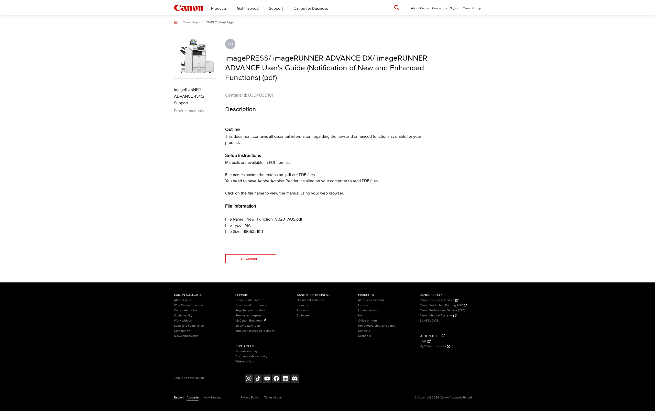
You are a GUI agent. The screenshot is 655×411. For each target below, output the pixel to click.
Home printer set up (249, 300)
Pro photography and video (377, 326)
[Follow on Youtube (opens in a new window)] (267, 379)
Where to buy (244, 361)
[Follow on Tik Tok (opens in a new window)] (258, 379)
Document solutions (311, 300)
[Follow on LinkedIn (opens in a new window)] (285, 379)
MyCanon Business (249, 321)
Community (182, 331)
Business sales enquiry (251, 356)
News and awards (186, 336)
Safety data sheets (248, 326)
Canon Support (193, 22)
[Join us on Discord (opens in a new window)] (295, 379)
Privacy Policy (250, 397)
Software (303, 315)
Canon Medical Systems (436, 315)
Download (249, 259)
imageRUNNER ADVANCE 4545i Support (189, 96)
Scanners (364, 336)
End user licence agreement (254, 331)
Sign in (455, 8)
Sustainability (183, 315)
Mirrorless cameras (371, 300)
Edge (424, 341)
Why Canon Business (188, 305)
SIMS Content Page (220, 22)
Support (276, 8)
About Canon (183, 300)
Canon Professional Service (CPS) (442, 310)
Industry (302, 305)
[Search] (396, 7)
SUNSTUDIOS (429, 321)
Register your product (250, 310)
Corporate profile (185, 310)
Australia (193, 397)
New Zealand (212, 397)
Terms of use (273, 397)
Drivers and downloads (251, 305)
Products (219, 8)
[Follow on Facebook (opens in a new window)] (276, 379)
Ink (360, 315)
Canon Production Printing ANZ (442, 305)
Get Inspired (248, 8)
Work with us (183, 321)
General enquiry (246, 351)
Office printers (368, 321)
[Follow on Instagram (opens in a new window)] (249, 379)
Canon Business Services (437, 300)
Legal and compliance (189, 326)
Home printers (368, 310)
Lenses (363, 305)
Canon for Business (310, 8)
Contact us (439, 8)
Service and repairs (248, 315)
